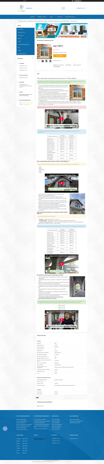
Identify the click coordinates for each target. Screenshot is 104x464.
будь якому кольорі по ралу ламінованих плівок (56, 202)
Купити (61, 55)
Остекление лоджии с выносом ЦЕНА (41, 424)
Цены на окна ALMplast (56, 425)
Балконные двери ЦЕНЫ (74, 419)
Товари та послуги (23, 21)
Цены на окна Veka (55, 429)
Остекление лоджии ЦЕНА (39, 422)
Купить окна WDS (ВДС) (21, 419)
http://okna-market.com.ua (27, 102)
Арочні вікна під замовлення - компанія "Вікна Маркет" (59, 21)
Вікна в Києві (30, 21)
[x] (37, 397)
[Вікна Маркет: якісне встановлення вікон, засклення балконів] (21, 11)
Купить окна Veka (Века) (21, 427)
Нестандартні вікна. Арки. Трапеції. (40, 21)
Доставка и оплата (70, 16)
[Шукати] (63, 8)
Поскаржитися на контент (58, 461)
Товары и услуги (42, 16)
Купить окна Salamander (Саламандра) (24, 424)
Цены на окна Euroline (56, 427)
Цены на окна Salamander (57, 424)
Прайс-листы (20, 35)
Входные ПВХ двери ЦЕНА (75, 422)
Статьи (19, 41)
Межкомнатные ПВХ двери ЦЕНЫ (76, 421)
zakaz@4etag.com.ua (26, 104)
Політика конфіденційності (67, 461)
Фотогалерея (20, 29)
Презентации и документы (24, 44)
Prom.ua (57, 460)
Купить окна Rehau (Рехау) (21, 421)
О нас (51, 16)
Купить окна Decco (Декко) (21, 429)
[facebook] (36, 397)
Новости (19, 38)
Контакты (59, 16)
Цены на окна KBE (55, 422)
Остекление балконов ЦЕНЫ (39, 419)
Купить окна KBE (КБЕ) (20, 422)
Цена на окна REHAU (56, 421)
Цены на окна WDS (55, 419)
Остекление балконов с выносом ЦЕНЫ (42, 421)
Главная (32, 16)
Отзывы (19, 50)
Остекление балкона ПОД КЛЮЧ (40, 428)
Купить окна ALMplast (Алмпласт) (23, 425)
